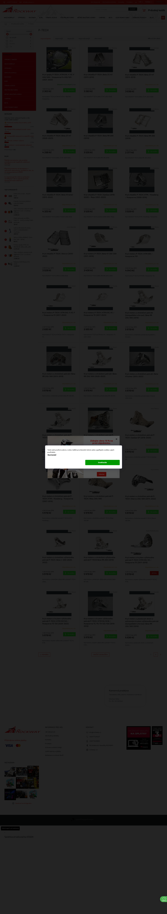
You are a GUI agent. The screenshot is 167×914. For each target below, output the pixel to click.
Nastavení (52, 455)
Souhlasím (102, 462)
